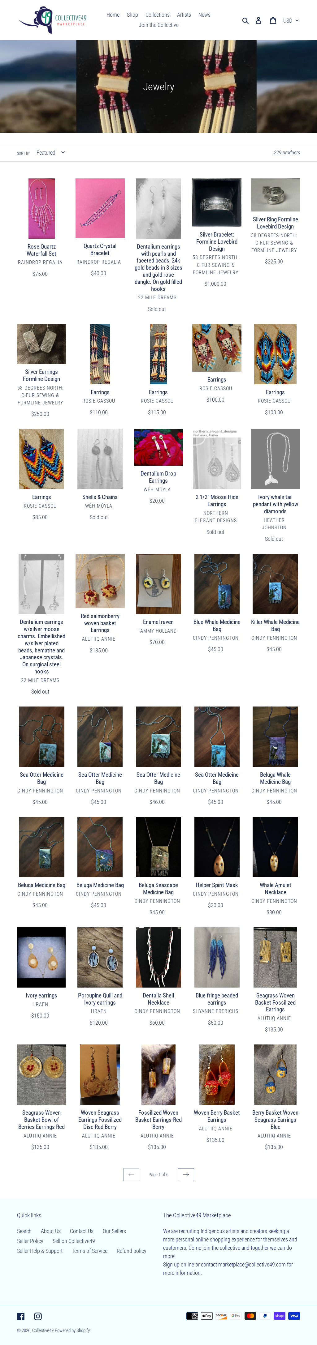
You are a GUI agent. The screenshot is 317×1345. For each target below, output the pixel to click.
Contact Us (81, 1231)
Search (24, 1231)
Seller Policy (30, 1241)
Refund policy (131, 1251)
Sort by (23, 153)
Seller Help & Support (40, 1251)
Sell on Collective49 (74, 1241)
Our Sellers (114, 1231)
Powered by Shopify (72, 1330)
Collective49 (43, 1330)
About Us (51, 1231)
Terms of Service (89, 1251)
